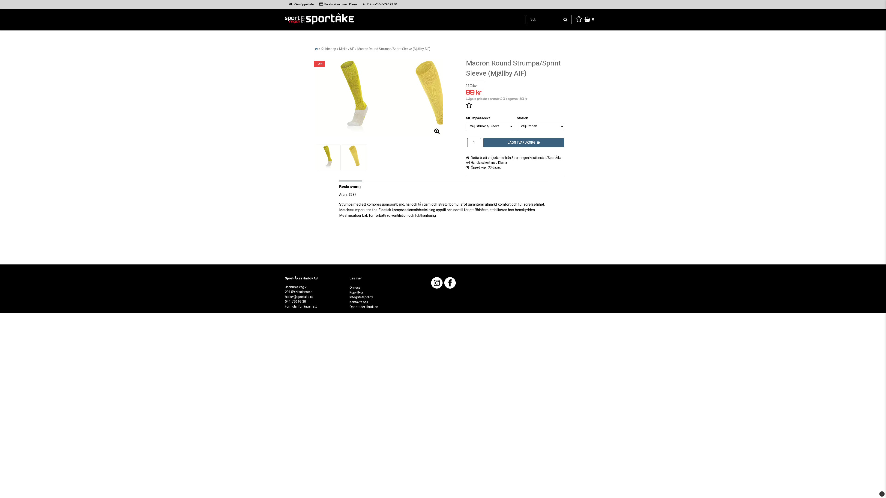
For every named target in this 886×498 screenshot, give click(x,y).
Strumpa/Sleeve (478, 118)
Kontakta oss (359, 302)
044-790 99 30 (295, 301)
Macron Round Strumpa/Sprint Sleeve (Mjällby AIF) (393, 49)
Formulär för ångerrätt (301, 306)
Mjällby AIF (346, 49)
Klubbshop (328, 49)
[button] (579, 19)
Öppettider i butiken (364, 307)
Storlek (522, 118)
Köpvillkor (356, 292)
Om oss (355, 287)
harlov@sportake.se (299, 296)
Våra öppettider (304, 4)
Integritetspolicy (361, 297)
